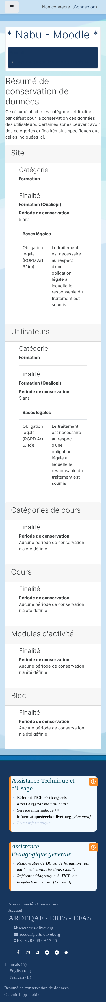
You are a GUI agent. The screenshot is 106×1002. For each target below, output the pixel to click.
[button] (93, 974)
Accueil (17, 52)
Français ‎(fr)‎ (16, 964)
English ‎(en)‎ (20, 970)
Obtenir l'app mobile (22, 994)
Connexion (85, 7)
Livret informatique (34, 823)
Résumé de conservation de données (36, 988)
